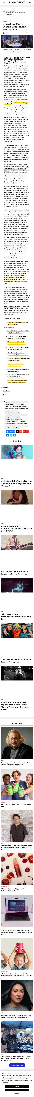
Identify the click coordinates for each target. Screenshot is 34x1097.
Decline (17, 1090)
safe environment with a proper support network (16, 169)
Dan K (7, 32)
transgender (23, 421)
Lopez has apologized (11, 306)
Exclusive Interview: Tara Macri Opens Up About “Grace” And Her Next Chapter (16, 1016)
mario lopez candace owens (19, 406)
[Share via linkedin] (7, 435)
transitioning (8, 427)
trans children (18, 419)
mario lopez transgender (11, 410)
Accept (17, 1086)
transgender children (10, 423)
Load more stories (17, 1065)
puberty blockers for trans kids (12, 417)
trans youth (15, 421)
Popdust (5, 11)
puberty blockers (23, 415)
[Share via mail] (14, 435)
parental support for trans (11, 415)
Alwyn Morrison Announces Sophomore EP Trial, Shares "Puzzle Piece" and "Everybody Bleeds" (15, 706)
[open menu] (4, 2)
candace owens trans (24, 402)
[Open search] (30, 2)
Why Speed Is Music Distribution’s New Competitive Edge (16, 616)
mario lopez (8, 406)
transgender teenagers (22, 425)
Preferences (17, 1093)
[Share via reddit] (20, 431)
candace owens (13, 402)
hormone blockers (9, 404)
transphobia (16, 427)
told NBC (20, 299)
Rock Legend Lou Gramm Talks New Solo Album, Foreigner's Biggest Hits (15, 764)
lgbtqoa (22, 404)
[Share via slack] (11, 435)
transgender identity (22, 423)
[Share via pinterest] (24, 431)
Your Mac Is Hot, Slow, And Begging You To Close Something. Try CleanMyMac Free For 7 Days (16, 932)
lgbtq (17, 404)
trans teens (7, 421)
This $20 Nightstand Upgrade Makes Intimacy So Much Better (14, 890)
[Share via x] (17, 431)
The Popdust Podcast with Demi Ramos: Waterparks (16, 660)
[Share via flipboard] (27, 431)
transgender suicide (10, 425)
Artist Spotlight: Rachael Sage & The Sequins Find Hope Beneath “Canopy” (16, 483)
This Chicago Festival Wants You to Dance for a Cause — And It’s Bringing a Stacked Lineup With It (16, 1058)
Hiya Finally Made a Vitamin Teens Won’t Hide (16, 805)
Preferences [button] (5, 1082)
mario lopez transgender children (13, 412)
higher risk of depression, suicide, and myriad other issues (16, 159)
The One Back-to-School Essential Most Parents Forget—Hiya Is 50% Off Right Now (16, 975)
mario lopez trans (9, 408)
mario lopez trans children (21, 408)
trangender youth (9, 419)
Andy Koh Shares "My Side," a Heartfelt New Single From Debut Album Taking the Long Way (16, 847)
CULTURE (12, 11)
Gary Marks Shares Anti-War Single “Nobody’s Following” (14, 572)
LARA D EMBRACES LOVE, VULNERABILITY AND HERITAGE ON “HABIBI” (16, 528)
